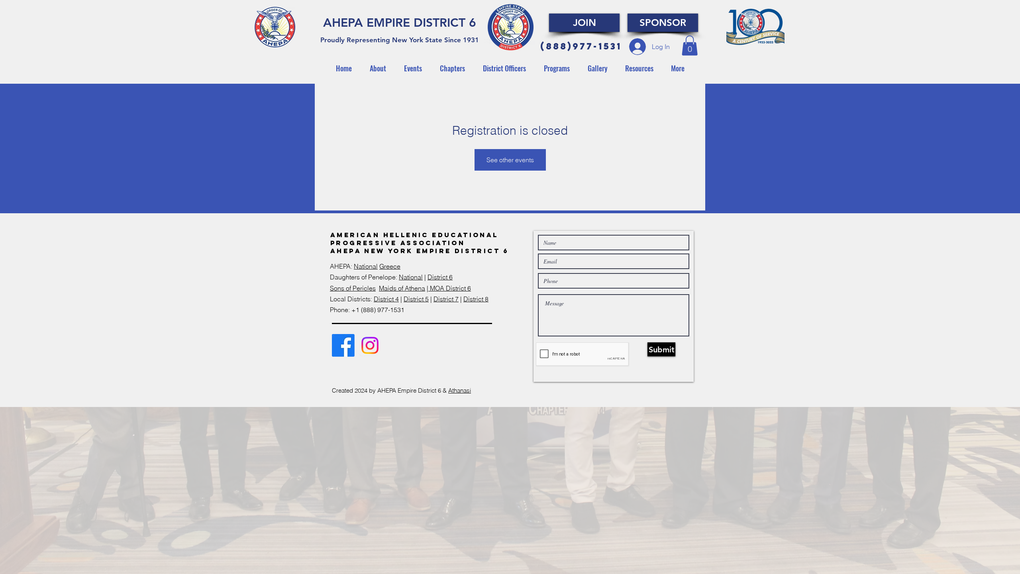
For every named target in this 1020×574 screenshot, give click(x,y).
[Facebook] (343, 345)
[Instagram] (370, 345)
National (366, 266)
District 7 (446, 299)
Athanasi (459, 390)
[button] (689, 45)
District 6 (440, 277)
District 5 (416, 299)
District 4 (386, 299)
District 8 (475, 299)
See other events (510, 160)
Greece (389, 266)
